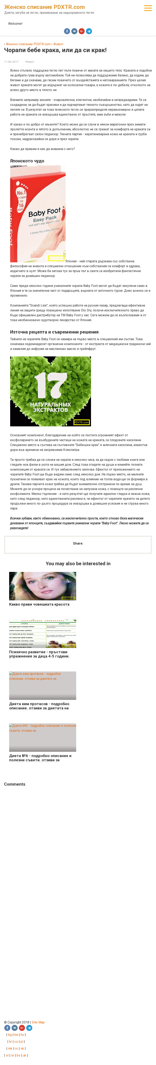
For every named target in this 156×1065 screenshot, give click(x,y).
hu (23, 1035)
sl (7, 1055)
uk (25, 1055)
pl (22, 1042)
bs (18, 1055)
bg (9, 1035)
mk (9, 1048)
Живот (29, 61)
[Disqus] (75, 842)
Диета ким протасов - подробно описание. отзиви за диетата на (39, 705)
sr (12, 1055)
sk (22, 1048)
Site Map (38, 1022)
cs (16, 1042)
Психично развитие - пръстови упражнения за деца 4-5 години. (39, 654)
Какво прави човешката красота (39, 604)
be (16, 1035)
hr (10, 1042)
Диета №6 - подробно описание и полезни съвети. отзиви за (40, 757)
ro (16, 1048)
